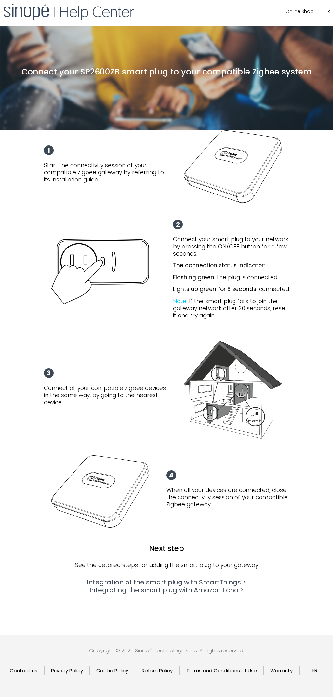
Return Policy (157, 670)
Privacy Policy (67, 670)
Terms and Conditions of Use (221, 670)
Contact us (23, 670)
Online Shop (299, 11)
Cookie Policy (112, 670)
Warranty (281, 670)
